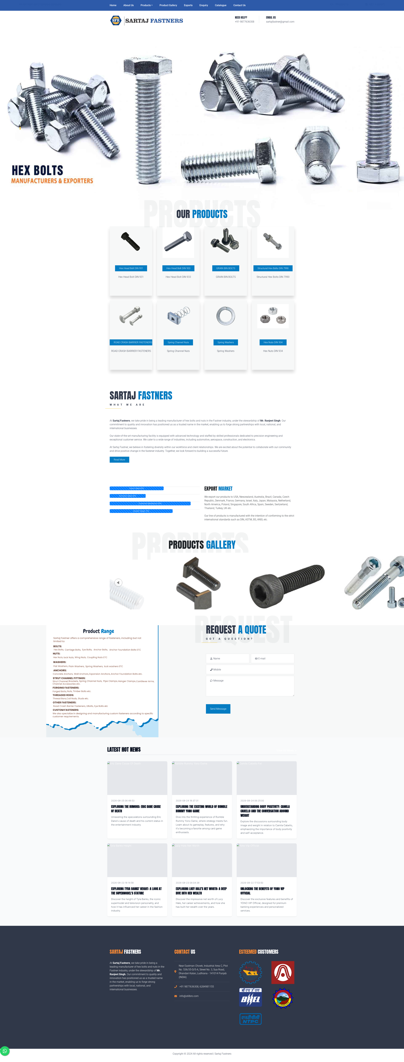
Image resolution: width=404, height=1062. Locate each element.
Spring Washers (226, 342)
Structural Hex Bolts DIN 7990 (273, 268)
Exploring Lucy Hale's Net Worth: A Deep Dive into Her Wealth (201, 891)
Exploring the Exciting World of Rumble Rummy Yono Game (201, 808)
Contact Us (239, 5)
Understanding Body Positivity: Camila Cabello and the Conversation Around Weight (265, 811)
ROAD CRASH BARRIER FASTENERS (133, 342)
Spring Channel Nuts (178, 342)
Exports (188, 5)
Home (113, 5)
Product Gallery (168, 5)
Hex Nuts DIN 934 (273, 342)
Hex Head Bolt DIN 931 (131, 268)
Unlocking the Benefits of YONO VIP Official (262, 891)
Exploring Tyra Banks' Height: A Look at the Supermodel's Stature (136, 891)
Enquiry (203, 5)
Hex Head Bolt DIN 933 (178, 268)
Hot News (157, 800)
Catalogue (220, 5)
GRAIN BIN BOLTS (225, 268)
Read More (119, 459)
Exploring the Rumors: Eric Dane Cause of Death (136, 808)
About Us (128, 5)
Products (146, 5)
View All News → (286, 750)
